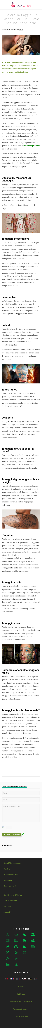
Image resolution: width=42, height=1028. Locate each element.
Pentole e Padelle (21, 1016)
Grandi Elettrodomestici (12, 863)
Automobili (7, 906)
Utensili (21, 986)
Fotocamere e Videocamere (21, 1001)
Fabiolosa (21, 994)
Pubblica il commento (12, 835)
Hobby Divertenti (10, 886)
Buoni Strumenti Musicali (13, 895)
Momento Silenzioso (11, 874)
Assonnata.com (10, 880)
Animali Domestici (10, 900)
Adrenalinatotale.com (21, 1009)
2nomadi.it (7, 912)
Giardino (7, 869)
